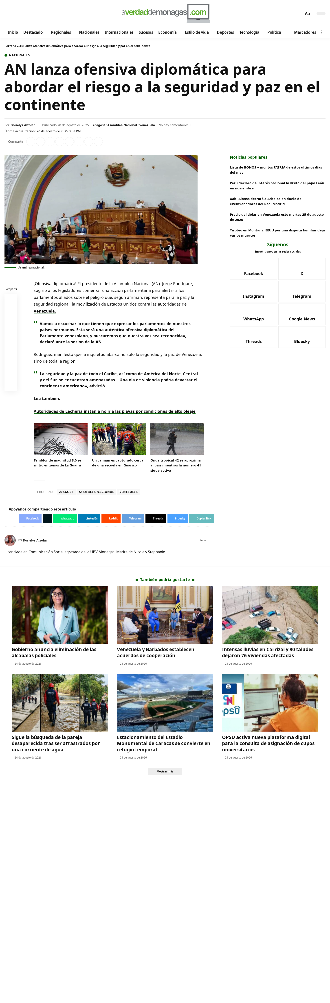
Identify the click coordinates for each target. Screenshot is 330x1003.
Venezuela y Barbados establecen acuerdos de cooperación (155, 652)
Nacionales (19, 55)
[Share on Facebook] (30, 141)
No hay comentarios (174, 125)
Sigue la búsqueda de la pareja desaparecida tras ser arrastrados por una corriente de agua (56, 743)
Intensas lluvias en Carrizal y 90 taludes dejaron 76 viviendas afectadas (267, 652)
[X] (15, 13)
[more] (322, 32)
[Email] (11, 385)
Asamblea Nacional (122, 125)
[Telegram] (33, 13)
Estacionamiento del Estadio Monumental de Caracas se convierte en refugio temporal (163, 743)
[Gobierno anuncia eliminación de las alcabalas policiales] (60, 615)
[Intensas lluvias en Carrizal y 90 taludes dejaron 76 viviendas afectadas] (270, 615)
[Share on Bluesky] (11, 374)
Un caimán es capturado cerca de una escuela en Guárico (117, 463)
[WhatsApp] (39, 13)
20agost (99, 125)
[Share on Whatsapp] (50, 141)
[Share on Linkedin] (59, 141)
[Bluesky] (51, 13)
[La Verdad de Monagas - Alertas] (164, 13)
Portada (10, 46)
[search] (299, 13)
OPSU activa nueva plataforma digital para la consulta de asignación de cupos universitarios (268, 743)
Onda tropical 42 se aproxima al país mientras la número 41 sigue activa (175, 465)
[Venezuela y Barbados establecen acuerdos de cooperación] (165, 615)
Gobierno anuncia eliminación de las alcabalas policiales (54, 652)
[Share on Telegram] (79, 141)
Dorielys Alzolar (23, 125)
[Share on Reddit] (69, 141)
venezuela (147, 125)
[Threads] (45, 13)
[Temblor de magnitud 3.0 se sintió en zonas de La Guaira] (61, 439)
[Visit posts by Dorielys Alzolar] (10, 540)
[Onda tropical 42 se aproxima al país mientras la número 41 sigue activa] (177, 439)
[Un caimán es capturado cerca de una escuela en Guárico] (119, 439)
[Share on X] (40, 141)
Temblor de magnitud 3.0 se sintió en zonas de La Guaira (57, 463)
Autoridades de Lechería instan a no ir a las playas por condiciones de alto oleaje (115, 411)
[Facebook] (9, 13)
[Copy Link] (98, 141)
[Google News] (21, 13)
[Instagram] (27, 13)
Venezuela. (45, 311)
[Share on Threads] (88, 141)
